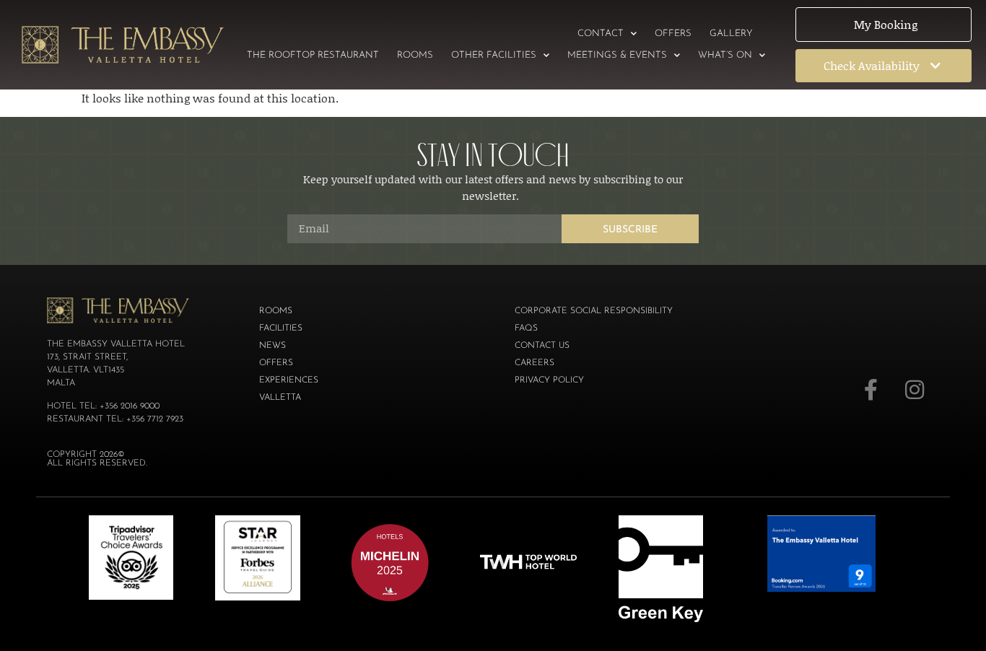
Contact (600, 33)
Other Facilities (493, 55)
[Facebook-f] (871, 390)
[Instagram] (914, 390)
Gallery (731, 33)
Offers (673, 33)
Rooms (415, 55)
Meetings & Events (617, 55)
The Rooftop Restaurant (313, 55)
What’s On (725, 55)
